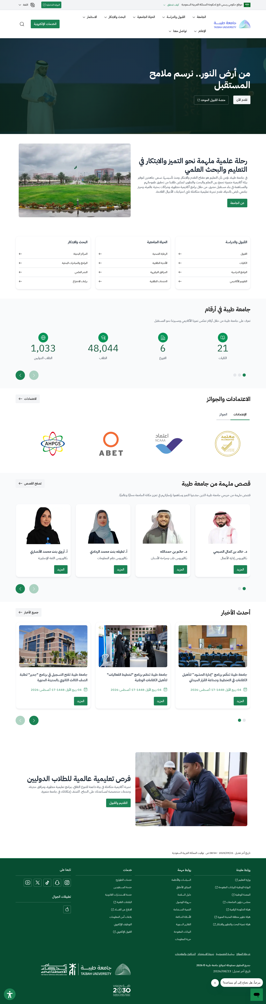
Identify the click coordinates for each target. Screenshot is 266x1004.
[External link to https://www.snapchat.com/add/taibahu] (57, 883)
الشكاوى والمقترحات (185, 954)
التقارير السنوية (183, 924)
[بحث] (22, 24)
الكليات (243, 263)
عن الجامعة (237, 203)
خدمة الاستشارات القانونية (118, 895)
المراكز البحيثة (80, 254)
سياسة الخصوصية (225, 954)
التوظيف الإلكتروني (123, 924)
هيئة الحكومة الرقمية (240, 910)
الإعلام (202, 31)
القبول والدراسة (176, 17)
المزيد (240, 569)
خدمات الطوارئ (124, 880)
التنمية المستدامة (182, 909)
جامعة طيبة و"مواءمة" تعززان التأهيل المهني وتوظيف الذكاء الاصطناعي (216, 677)
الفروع (162, 358)
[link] (220, 443)
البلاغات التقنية (124, 902)
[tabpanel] (133, 444)
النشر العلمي (81, 272)
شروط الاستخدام (206, 954)
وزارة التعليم (244, 880)
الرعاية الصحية (159, 254)
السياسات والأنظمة (181, 880)
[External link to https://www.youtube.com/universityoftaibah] (28, 883)
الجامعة (201, 17)
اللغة (25, 5)
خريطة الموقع (243, 954)
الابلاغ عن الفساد (123, 910)
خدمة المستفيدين (123, 887)
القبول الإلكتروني (124, 932)
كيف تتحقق (173, 5)
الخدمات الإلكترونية (47, 25)
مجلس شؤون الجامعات (238, 902)
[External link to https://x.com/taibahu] (37, 883)
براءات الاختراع (80, 281)
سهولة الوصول (183, 902)
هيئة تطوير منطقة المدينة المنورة (234, 917)
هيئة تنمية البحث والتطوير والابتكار (233, 924)
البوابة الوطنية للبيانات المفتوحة (234, 887)
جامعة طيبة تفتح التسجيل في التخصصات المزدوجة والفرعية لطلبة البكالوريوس (139, 677)
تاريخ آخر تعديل (242, 853)
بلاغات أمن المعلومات (120, 917)
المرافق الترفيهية (158, 272)
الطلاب (103, 358)
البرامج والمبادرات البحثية (74, 263)
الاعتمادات (30, 398)
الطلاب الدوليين (43, 358)
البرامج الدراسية (239, 272)
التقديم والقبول (118, 803)
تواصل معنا (180, 31)
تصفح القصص (32, 483)
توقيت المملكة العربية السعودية (188, 853)
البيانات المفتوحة (182, 932)
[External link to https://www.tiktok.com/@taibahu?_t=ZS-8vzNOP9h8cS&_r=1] (47, 883)
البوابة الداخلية (53, 5)
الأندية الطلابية (159, 263)
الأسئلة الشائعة (183, 917)
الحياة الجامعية (146, 17)
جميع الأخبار (31, 612)
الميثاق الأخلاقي (183, 887)
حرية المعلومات (183, 939)
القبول (244, 254)
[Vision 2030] (122, 990)
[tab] (240, 414)
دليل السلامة (184, 895)
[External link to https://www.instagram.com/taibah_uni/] (67, 883)
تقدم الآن (241, 100)
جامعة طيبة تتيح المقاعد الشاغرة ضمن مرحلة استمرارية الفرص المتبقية (56, 677)
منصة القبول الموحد (213, 100)
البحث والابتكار (117, 17)
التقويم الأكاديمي (238, 281)
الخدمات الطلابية (158, 281)
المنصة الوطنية (242, 895)
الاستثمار (92, 17)
